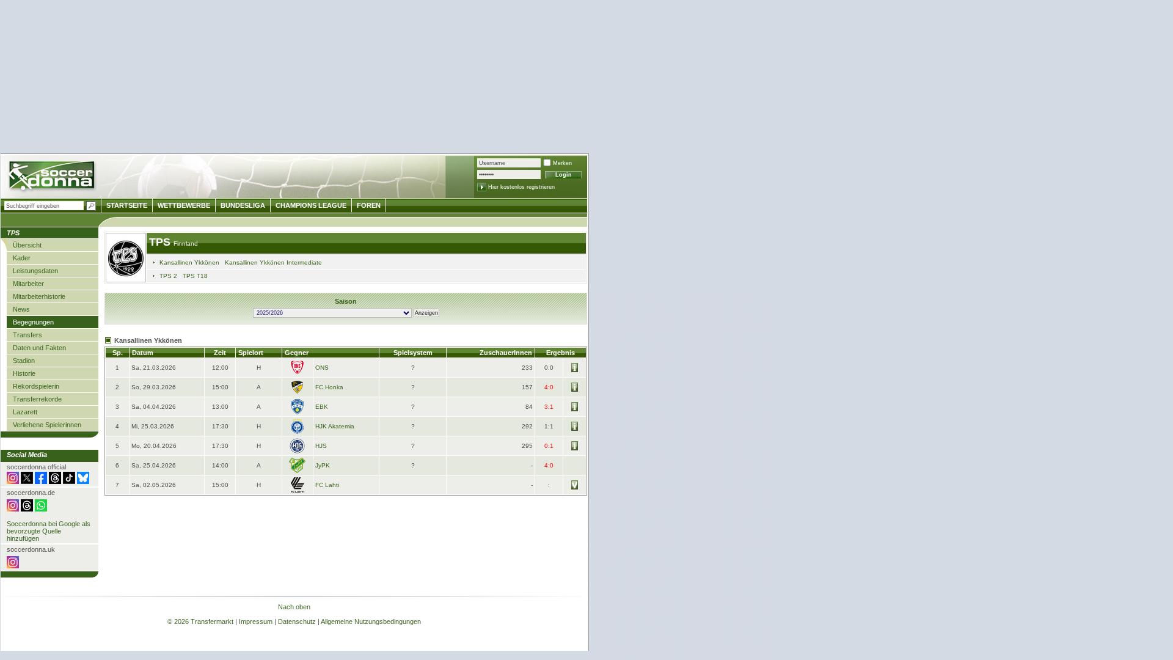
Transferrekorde (37, 399)
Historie (24, 373)
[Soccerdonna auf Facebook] (41, 481)
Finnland (186, 243)
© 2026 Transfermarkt (200, 621)
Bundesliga (243, 205)
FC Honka (329, 387)
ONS (322, 367)
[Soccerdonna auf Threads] (55, 481)
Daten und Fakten (39, 347)
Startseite (126, 205)
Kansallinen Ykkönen (189, 262)
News (21, 309)
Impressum (255, 621)
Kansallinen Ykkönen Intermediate (273, 262)
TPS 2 (168, 276)
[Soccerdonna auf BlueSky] (83, 481)
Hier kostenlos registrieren (521, 187)
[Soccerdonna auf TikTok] (69, 481)
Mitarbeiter (28, 283)
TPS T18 (195, 276)
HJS (321, 445)
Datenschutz (297, 621)
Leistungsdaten (35, 270)
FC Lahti (327, 485)
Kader (22, 258)
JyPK (322, 465)
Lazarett (25, 412)
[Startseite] (53, 177)
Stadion (24, 360)
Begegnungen (33, 322)
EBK (321, 406)
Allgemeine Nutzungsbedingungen (371, 621)
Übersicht (27, 245)
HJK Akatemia (334, 426)
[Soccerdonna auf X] (27, 481)
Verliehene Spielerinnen (47, 424)
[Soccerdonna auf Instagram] (13, 481)
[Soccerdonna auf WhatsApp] (41, 509)
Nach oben (294, 606)
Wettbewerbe (184, 205)
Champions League (311, 205)
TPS (161, 242)
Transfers (27, 335)
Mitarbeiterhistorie (39, 296)
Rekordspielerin (36, 386)
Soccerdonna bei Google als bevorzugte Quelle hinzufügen (48, 531)
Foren (369, 205)
